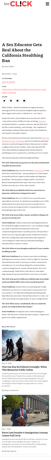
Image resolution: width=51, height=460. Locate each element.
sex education (35, 89)
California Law (7, 89)
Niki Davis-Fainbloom (21, 89)
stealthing (12, 92)
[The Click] (18, 4)
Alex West (9, 66)
